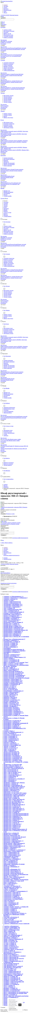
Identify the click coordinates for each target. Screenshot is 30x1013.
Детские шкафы (7, 99)
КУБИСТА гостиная (6, 42)
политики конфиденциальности (20, 537)
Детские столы (7, 100)
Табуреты (5, 435)
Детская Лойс (4, 107)
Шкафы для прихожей (8, 163)
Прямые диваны (7, 113)
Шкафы (2, 188)
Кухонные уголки (7, 125)
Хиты (4, 11)
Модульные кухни (8, 122)
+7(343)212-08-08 (5, 15)
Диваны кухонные (8, 126)
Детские (3, 93)
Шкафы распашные (8, 192)
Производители (7, 10)
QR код (5, 12)
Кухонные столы (7, 431)
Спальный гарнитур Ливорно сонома (10, 524)
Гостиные (3, 27)
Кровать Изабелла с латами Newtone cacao (11, 82)
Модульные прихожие (8, 159)
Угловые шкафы (7, 196)
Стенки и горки (7, 29)
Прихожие (3, 155)
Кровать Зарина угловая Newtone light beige (11, 75)
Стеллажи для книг (8, 36)
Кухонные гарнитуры (8, 123)
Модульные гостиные (8, 31)
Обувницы (6, 161)
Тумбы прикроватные (8, 70)
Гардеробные (6, 193)
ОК (20, 1004)
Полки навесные (7, 165)
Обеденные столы (7, 430)
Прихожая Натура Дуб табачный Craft (10, 184)
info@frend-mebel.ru (5, 572)
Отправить (3, 535)
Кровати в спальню (8, 64)
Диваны (3, 111)
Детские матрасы (7, 98)
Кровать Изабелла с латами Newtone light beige (12, 89)
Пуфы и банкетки (7, 69)
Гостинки (5, 32)
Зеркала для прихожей (9, 164)
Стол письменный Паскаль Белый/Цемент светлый (13, 417)
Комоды (5, 213)
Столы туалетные (7, 65)
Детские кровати (7, 96)
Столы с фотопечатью (8, 433)
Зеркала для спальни (8, 67)
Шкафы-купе (6, 190)
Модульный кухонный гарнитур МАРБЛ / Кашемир (14, 142)
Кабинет (5, 211)
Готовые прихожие (8, 158)
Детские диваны (7, 102)
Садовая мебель (7, 216)
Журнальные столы (8, 35)
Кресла (5, 116)
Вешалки (5, 160)
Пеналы (5, 194)
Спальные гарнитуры (8, 62)
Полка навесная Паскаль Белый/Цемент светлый (13, 49)
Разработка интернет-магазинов (8, 583)
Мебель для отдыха (8, 117)
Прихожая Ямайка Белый (7, 177)
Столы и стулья (7, 212)
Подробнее (3, 43)
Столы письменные (8, 411)
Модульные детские (8, 95)
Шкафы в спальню (8, 66)
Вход (5, 24)
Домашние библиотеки (9, 407)
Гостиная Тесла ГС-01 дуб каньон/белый (11, 56)
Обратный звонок (13, 564)
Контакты (5, 8)
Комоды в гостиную (8, 462)
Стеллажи (5, 410)
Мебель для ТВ (7, 33)
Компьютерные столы (8, 408)
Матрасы (5, 215)
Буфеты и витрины (8, 37)
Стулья (5, 434)
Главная (5, 5)
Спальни (3, 60)
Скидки (3, 198)
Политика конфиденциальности (11, 555)
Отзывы (5, 557)
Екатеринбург (9, 1)
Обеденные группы (8, 127)
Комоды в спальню (8, 463)
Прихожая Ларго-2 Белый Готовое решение (11, 170)
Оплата (5, 7)
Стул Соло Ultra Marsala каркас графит (10, 440)
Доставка (5, 6)
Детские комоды (7, 465)
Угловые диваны (7, 115)
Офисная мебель (7, 412)
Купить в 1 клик (10, 513)
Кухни (2, 120)
